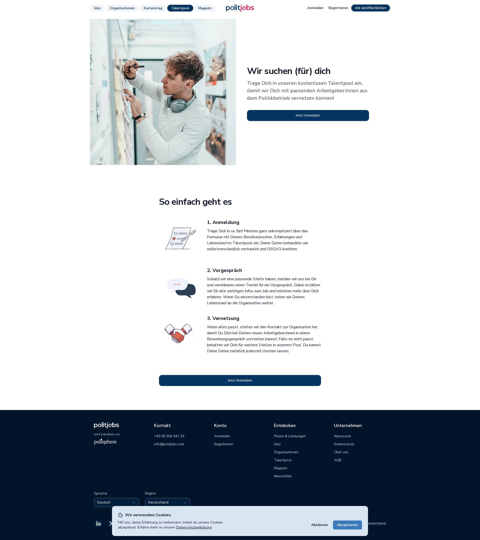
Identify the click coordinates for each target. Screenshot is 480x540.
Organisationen (122, 8)
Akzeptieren (347, 524)
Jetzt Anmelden (308, 115)
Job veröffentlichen (370, 8)
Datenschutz (344, 444)
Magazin (205, 8)
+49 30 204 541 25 (169, 436)
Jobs (97, 8)
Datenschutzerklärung (194, 527)
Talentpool (180, 8)
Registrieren (338, 8)
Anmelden (315, 8)
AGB (337, 460)
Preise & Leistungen (290, 436)
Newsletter (283, 476)
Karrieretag (153, 8)
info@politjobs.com (169, 444)
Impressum (342, 436)
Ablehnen (319, 524)
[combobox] (116, 502)
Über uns (341, 452)
